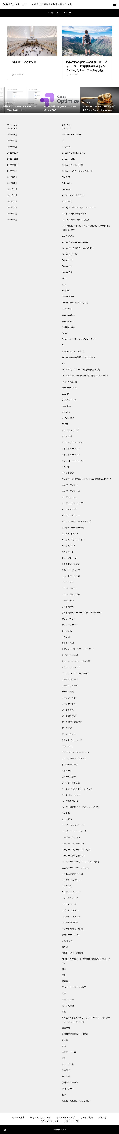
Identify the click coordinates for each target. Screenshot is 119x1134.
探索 (64, 1011)
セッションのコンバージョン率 (76, 661)
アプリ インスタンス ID (72, 461)
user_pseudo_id (69, 388)
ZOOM (65, 424)
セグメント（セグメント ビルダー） (78, 649)
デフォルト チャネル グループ (75, 752)
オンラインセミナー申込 (73, 527)
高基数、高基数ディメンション (76, 1101)
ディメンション (69, 734)
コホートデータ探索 (71, 576)
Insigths (65, 290)
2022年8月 (12, 177)
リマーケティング (70, 898)
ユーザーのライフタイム (73, 855)
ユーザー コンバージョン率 (74, 831)
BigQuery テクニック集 (72, 165)
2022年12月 (12, 153)
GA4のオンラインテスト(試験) (76, 219)
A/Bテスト (66, 128)
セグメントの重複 (70, 655)
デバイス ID (67, 746)
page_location (68, 315)
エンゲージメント (70, 485)
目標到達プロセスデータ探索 (75, 1034)
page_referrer (68, 321)
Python (65, 333)
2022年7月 (12, 183)
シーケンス (67, 631)
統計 (64, 1058)
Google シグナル (69, 254)
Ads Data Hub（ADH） (72, 134)
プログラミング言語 (71, 783)
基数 (64, 975)
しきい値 (66, 637)
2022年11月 (12, 159)
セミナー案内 (18, 1117)
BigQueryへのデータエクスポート (77, 171)
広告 (64, 993)
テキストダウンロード (72, 740)
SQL (64, 363)
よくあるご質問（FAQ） (73, 874)
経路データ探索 (69, 1052)
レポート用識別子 (70, 922)
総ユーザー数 (68, 1064)
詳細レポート (68, 1088)
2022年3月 (12, 207)
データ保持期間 (69, 716)
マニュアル (67, 819)
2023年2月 (12, 140)
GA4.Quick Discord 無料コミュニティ (79, 207)
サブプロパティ (69, 618)
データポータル (69, 704)
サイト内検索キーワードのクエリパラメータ (82, 612)
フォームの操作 (69, 776)
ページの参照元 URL (71, 801)
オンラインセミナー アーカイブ (76, 521)
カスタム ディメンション (73, 539)
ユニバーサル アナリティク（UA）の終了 (81, 862)
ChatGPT (66, 177)
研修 (64, 1046)
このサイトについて (71, 570)
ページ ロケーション (71, 795)
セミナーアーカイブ (71, 667)
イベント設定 (68, 473)
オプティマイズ (69, 509)
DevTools (66, 189)
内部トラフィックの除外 (73, 953)
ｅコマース (67, 201)
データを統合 (68, 710)
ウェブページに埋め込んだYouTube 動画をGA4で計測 (86, 479)
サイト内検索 (68, 606)
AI (63, 140)
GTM (64, 284)
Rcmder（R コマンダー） (73, 351)
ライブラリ (67, 886)
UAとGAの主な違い (71, 382)
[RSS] (5, 1129)
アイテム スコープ (70, 430)
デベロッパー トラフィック (74, 758)
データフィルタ (69, 697)
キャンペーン (68, 552)
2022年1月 (12, 219)
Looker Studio (68, 296)
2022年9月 (12, 171)
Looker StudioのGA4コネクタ (75, 303)
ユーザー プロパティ (71, 837)
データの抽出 (68, 691)
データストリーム (70, 685)
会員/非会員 (67, 941)
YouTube (66, 412)
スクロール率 (68, 643)
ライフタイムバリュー (72, 880)
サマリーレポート (70, 625)
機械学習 (66, 1028)
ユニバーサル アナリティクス (75, 868)
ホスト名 (66, 813)
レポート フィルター (71, 916)
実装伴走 (66, 981)
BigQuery (66, 147)
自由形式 (66, 1070)
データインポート (70, 679)
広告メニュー (68, 999)
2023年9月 (12, 128)
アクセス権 (67, 436)
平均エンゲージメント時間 (74, 987)
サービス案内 (68, 600)
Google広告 (67, 272)
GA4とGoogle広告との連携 (74, 213)
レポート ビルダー (70, 910)
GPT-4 (65, 278)
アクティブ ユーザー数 (72, 442)
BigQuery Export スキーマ (73, 153)
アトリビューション (71, 448)
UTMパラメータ (69, 400)
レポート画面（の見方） (73, 928)
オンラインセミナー (71, 515)
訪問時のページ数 (70, 1082)
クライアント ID (69, 558)
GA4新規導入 (68, 236)
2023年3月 (12, 134)
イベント (66, 467)
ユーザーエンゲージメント (74, 843)
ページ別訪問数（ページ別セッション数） (81, 807)
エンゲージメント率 (71, 491)
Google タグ (67, 260)
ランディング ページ (71, 892)
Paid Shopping (68, 327)
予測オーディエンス (71, 934)
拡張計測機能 (68, 1005)
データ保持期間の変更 (72, 722)
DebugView (67, 183)
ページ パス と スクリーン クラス (77, 789)
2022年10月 (12, 165)
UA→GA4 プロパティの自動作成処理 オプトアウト (85, 375)
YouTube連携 (68, 418)
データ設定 (67, 728)
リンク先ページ (69, 904)
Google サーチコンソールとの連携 (77, 248)
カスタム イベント (70, 533)
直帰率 (65, 1040)
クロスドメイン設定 (71, 564)
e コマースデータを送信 (73, 195)
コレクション (68, 582)
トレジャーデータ (70, 764)
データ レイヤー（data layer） (76, 673)
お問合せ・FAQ (71, 1121)
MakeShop (67, 309)
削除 (64, 969)
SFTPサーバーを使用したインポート (78, 357)
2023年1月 (12, 147)
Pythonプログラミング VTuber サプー (79, 339)
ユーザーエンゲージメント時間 (76, 849)
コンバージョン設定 (71, 594)
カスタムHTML (68, 546)
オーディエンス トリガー (73, 503)
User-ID (65, 394)
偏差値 (65, 947)
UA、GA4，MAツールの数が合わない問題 (81, 369)
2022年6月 (12, 189)
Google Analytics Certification (75, 242)
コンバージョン (69, 588)
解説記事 (66, 1076)
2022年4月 (12, 201)
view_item (66, 406)
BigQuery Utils (68, 159)
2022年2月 (12, 213)
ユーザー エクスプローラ (73, 825)
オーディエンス (69, 497)
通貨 (64, 1094)
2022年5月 (12, 195)
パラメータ (67, 770)
